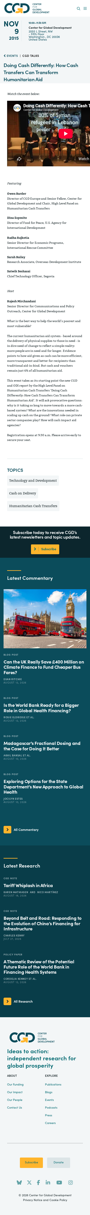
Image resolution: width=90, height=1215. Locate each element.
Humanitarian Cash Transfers (33, 506)
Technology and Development (33, 481)
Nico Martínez (47, 892)
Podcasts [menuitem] (51, 1107)
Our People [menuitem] (14, 1100)
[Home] (45, 8)
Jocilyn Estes (13, 798)
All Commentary (26, 830)
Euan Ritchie (13, 679)
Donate (59, 1162)
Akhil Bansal (13, 755)
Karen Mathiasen (16, 892)
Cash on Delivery (22, 493)
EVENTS (12, 56)
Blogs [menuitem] (48, 1092)
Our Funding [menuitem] (15, 1084)
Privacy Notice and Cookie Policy (45, 1200)
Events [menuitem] (49, 1100)
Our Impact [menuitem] (15, 1092)
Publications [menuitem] (53, 1084)
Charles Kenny (14, 935)
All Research (23, 1001)
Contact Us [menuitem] (14, 1107)
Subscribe (31, 1162)
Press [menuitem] (48, 1115)
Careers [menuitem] (50, 1123)
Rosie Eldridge (15, 717)
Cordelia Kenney (16, 978)
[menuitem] (78, 8)
